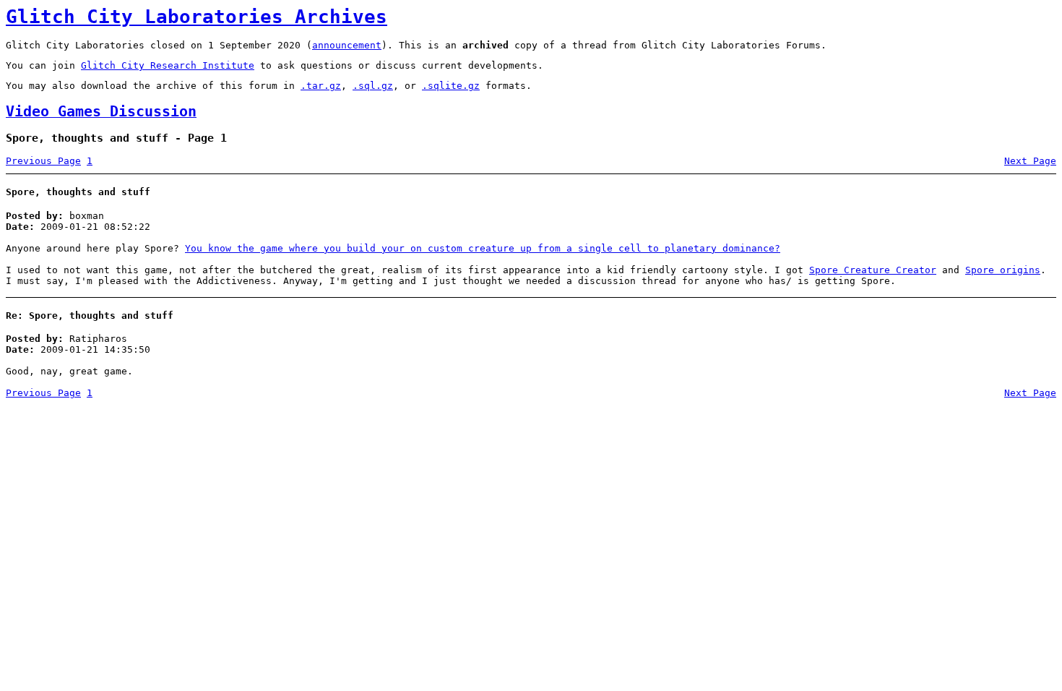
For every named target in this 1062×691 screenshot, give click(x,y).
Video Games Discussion (101, 111)
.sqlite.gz (451, 85)
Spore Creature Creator (872, 270)
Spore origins (1002, 270)
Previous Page (43, 160)
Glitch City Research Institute (167, 65)
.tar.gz (321, 85)
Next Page (1030, 160)
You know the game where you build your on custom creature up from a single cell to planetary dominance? (482, 248)
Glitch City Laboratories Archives (196, 16)
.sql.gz (373, 85)
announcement (346, 45)
